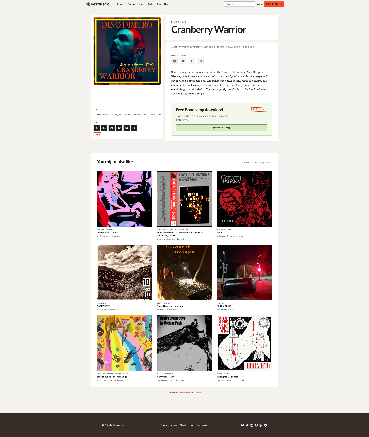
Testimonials (202, 424)
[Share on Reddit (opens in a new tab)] (112, 128)
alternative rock (181, 47)
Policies (173, 424)
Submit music (274, 4)
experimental (224, 47)
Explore (121, 4)
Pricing (164, 424)
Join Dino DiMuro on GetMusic (184, 392)
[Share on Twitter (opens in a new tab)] (97, 128)
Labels (141, 4)
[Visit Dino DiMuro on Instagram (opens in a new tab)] (200, 61)
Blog (159, 4)
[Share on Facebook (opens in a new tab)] (104, 128)
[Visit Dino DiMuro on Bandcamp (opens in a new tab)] (174, 61)
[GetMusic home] (98, 4)
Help (166, 4)
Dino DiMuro (178, 22)
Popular (131, 4)
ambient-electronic (204, 47)
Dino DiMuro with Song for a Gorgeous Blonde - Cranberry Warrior (126, 114)
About (183, 424)
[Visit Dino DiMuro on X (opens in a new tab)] (192, 61)
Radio (150, 4)
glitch (237, 47)
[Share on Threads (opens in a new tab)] (134, 128)
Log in (259, 4)
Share (97, 134)
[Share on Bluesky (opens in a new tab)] (119, 128)
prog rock (249, 47)
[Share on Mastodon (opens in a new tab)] (127, 128)
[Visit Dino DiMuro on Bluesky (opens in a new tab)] (183, 61)
